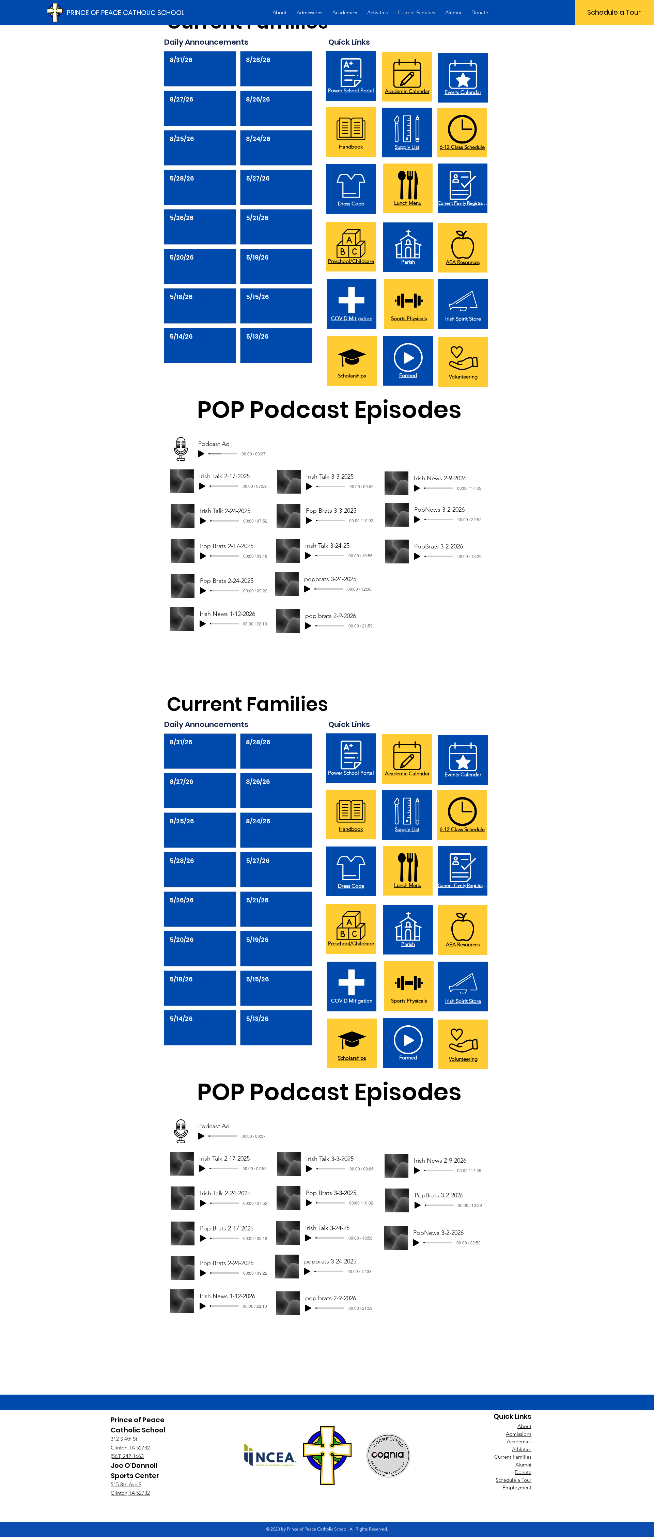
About (524, 1426)
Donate (523, 1472)
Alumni (523, 1464)
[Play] (201, 453)
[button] (279, 12)
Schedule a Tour (513, 1480)
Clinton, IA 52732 (130, 1447)
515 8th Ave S (126, 1484)
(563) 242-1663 (127, 1456)
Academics (519, 1441)
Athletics (521, 1449)
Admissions (518, 1434)
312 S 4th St (124, 1438)
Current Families (512, 1457)
